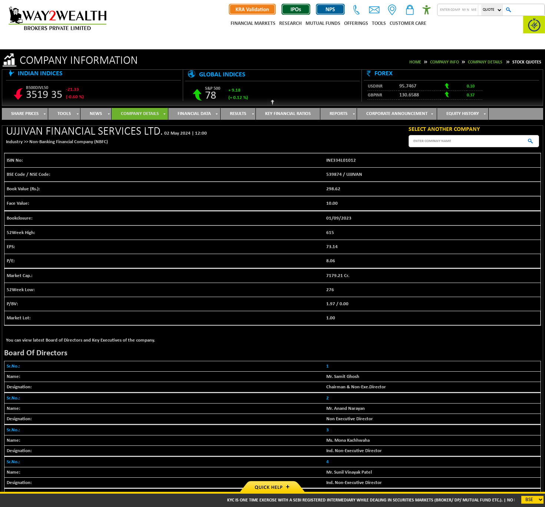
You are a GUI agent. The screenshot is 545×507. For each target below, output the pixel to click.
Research (290, 23)
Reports (338, 113)
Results (238, 113)
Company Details (485, 62)
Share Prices (25, 113)
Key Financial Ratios (288, 113)
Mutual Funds (322, 23)
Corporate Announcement (396, 113)
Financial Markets (253, 23)
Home (415, 62)
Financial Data (194, 113)
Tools (379, 23)
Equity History (462, 113)
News (96, 113)
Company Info (444, 62)
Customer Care (408, 23)
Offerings (356, 23)
